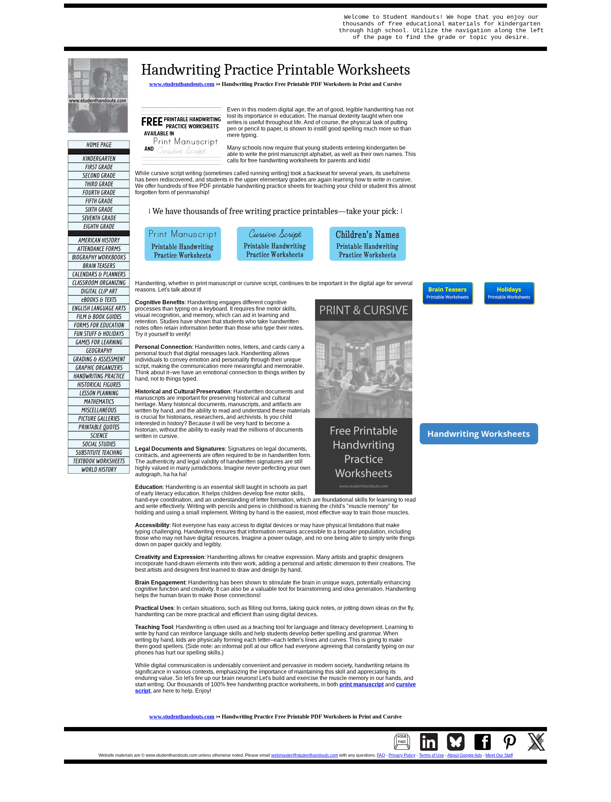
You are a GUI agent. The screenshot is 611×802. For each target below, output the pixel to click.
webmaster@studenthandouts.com (304, 755)
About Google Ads (464, 755)
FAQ (381, 755)
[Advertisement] (197, 27)
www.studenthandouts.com (181, 84)
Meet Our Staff (499, 755)
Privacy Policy (402, 755)
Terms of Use (431, 755)
